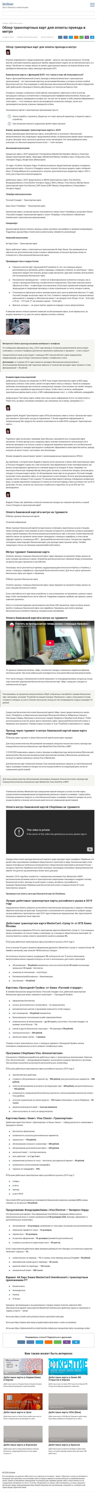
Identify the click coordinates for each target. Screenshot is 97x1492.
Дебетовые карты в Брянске (64, 1444)
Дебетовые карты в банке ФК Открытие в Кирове (64, 1378)
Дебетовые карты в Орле (17, 1412)
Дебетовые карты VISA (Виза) (64, 1412)
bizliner (7, 4)
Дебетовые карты (31, 37)
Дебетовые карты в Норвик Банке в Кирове (22, 1378)
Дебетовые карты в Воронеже (20, 1444)
